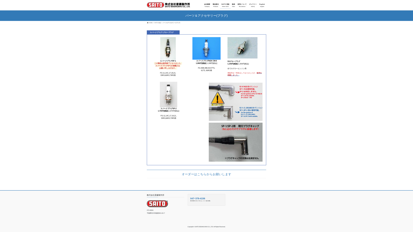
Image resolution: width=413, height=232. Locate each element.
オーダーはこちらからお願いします (206, 174)
